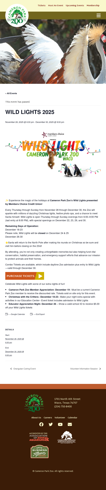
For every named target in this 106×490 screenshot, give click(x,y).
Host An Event (55, 6)
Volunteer (60, 418)
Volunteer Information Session (84, 368)
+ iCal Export (39, 314)
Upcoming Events (75, 6)
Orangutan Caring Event (24, 368)
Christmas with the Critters (23, 296)
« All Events (11, 93)
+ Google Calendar (17, 314)
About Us (36, 418)
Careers (48, 418)
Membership (93, 6)
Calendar (72, 418)
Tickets (42, 6)
